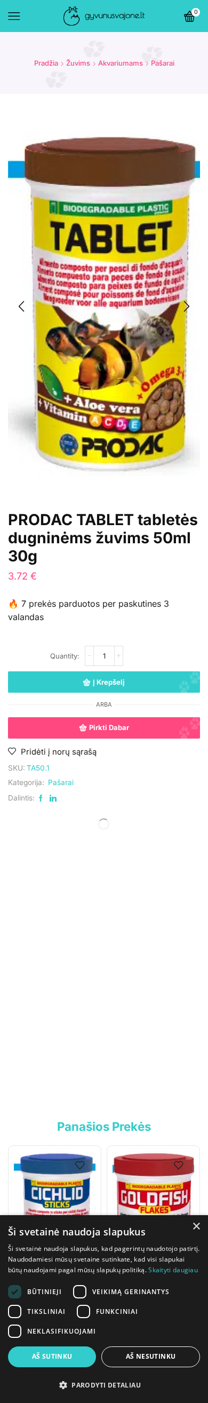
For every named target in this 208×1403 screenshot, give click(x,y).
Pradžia (46, 63)
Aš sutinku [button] (52, 1356)
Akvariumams (120, 63)
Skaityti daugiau (173, 1269)
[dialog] (104, 1309)
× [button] (196, 1227)
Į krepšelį (109, 682)
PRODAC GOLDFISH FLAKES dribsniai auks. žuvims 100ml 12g (155, 1092)
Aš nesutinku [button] (151, 1356)
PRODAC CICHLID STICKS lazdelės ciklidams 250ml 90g (52, 1092)
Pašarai (162, 63)
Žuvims (78, 63)
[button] (21, 306)
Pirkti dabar (109, 727)
